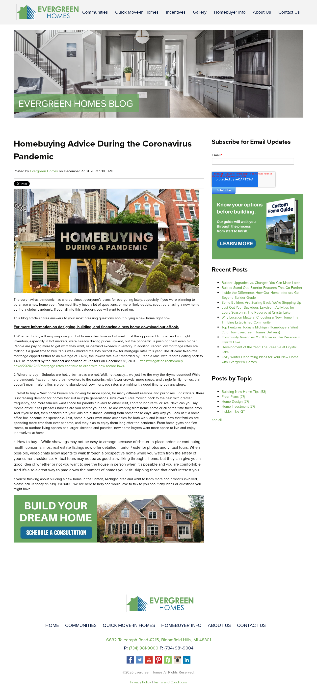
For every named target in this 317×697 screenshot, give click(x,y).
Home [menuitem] (52, 625)
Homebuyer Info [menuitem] (229, 12)
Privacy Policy (140, 682)
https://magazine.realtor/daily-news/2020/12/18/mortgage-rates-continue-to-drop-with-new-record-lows (99, 363)
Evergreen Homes (44, 171)
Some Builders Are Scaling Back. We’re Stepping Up (261, 302)
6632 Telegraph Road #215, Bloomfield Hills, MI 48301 (158, 640)
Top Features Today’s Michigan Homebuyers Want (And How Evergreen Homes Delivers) (260, 330)
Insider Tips (233, 411)
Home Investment (238, 406)
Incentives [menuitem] (175, 12)
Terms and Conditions (170, 682)
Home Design (235, 401)
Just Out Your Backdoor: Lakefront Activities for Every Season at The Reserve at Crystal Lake (258, 310)
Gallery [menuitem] (200, 12)
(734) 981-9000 (143, 648)
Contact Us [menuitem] (289, 12)
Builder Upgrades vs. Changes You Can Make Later (261, 282)
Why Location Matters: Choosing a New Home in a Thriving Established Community (260, 320)
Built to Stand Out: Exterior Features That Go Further (262, 287)
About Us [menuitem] (262, 12)
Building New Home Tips (244, 391)
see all (217, 419)
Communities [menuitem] (95, 12)
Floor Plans (233, 396)
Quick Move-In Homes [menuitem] (136, 12)
